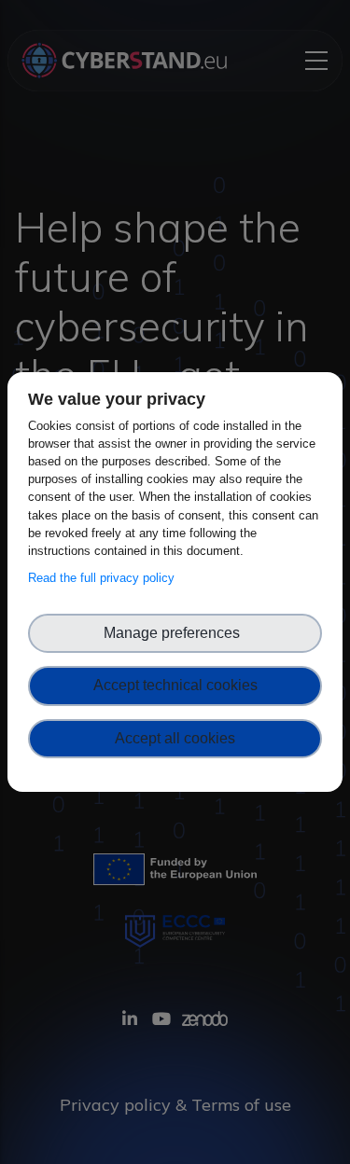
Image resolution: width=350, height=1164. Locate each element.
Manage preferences (175, 633)
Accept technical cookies (175, 685)
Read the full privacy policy (105, 578)
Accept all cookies (175, 738)
